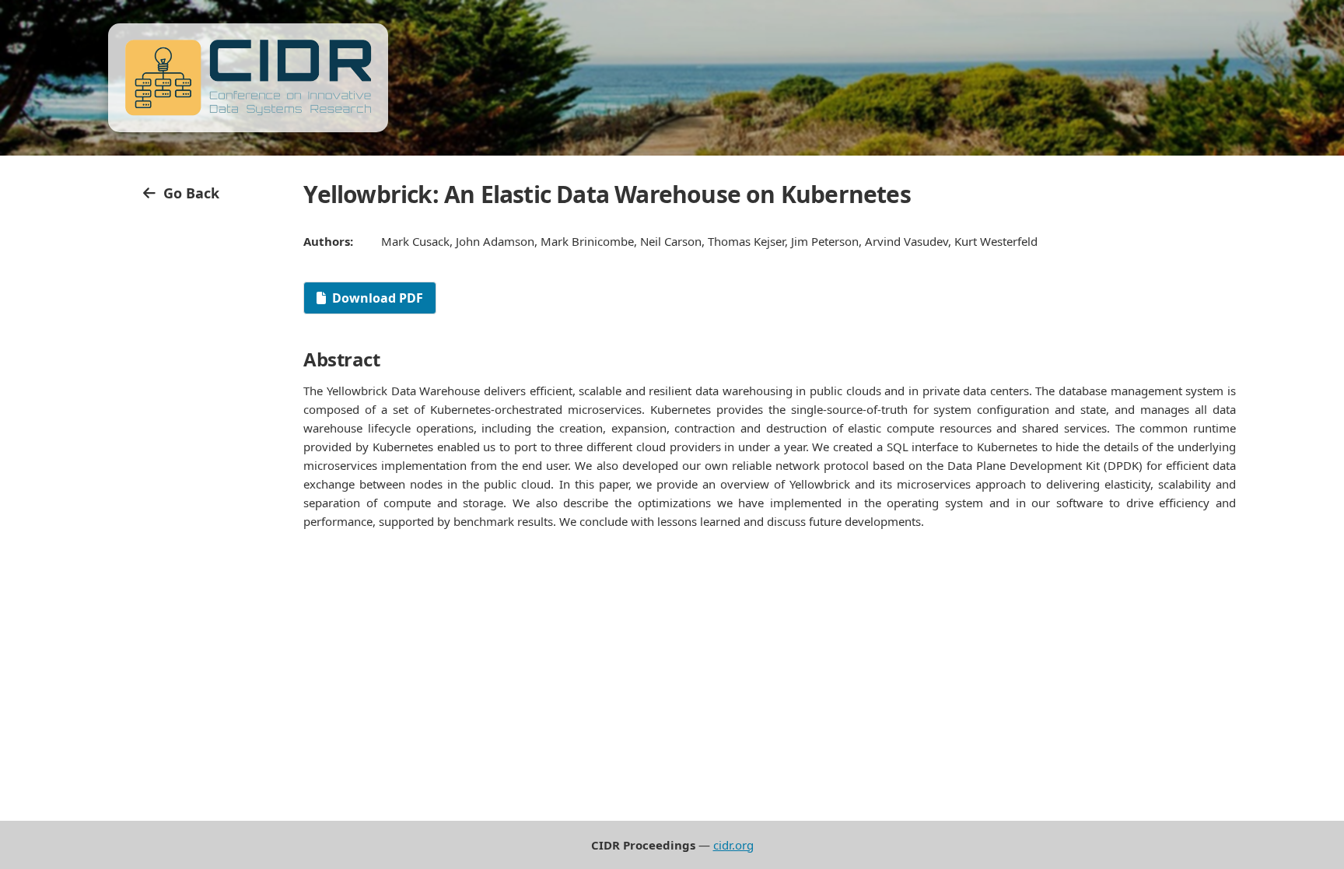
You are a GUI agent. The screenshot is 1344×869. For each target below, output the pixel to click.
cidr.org (733, 845)
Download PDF (377, 298)
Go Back (187, 193)
